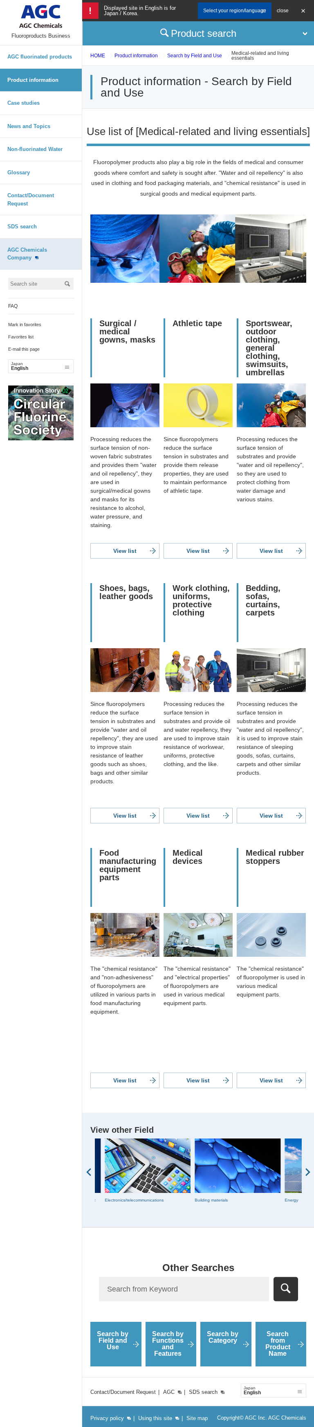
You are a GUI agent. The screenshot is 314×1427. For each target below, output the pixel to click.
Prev (88, 1172)
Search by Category (222, 1337)
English (19, 366)
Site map (197, 1418)
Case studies (23, 103)
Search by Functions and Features (168, 1343)
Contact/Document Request (30, 199)
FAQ (13, 306)
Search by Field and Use (194, 55)
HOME (97, 55)
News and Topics (28, 126)
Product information (32, 80)
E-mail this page (24, 349)
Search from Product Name (277, 1343)
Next (307, 1172)
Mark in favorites (24, 324)
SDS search (22, 226)
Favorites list (21, 336)
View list (125, 551)
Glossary (18, 172)
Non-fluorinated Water (35, 149)
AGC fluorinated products (39, 57)
